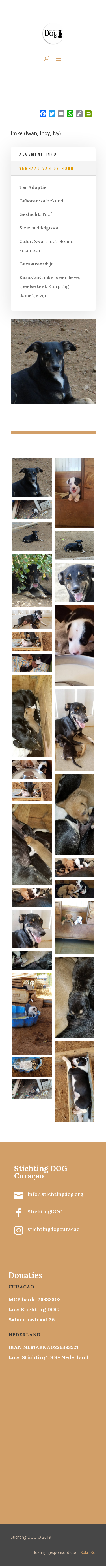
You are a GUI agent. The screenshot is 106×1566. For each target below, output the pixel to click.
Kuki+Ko (88, 1552)
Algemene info (38, 154)
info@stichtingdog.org (55, 1194)
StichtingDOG (45, 1211)
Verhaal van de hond (46, 168)
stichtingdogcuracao (53, 1229)
